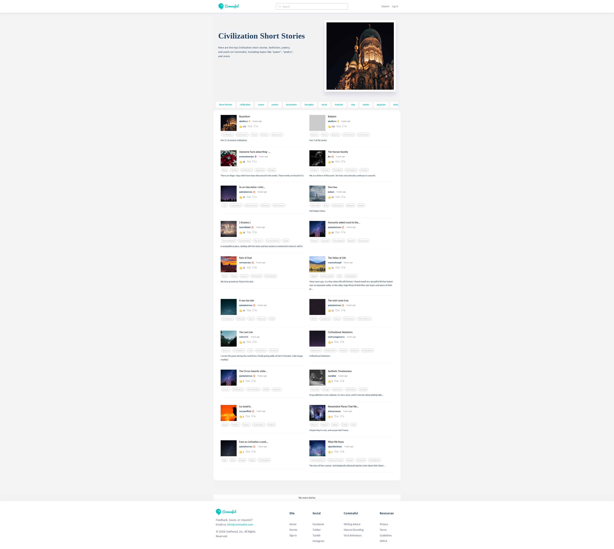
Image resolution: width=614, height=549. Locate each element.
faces (225, 425)
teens (252, 460)
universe (361, 460)
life (339, 276)
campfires (325, 319)
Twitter (317, 530)
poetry (275, 104)
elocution (261, 350)
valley (335, 425)
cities (344, 425)
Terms (383, 530)
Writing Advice (352, 524)
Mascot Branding (353, 530)
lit (224, 205)
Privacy (384, 524)
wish (313, 319)
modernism (330, 350)
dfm (233, 460)
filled (266, 389)
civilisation (245, 104)
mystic (325, 425)
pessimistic (271, 276)
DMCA (383, 541)
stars (251, 319)
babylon (339, 104)
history (226, 350)
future (244, 276)
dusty (234, 276)
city (353, 425)
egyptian (381, 104)
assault (325, 241)
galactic (276, 389)
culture (354, 350)
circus (225, 389)
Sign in (293, 535)
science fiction (335, 460)
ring (353, 104)
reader (351, 241)
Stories (293, 530)
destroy (261, 319)
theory (343, 350)
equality (315, 389)
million (235, 425)
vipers (246, 425)
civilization (242, 135)
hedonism (315, 350)
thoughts (309, 104)
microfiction (251, 205)
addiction (350, 389)
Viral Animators (353, 535)
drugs (326, 389)
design (396, 104)
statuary (265, 205)
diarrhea (315, 205)
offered (240, 319)
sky (224, 460)
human (325, 170)
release (350, 205)
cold (272, 319)
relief (361, 205)
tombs (366, 104)
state (285, 241)
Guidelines (386, 535)
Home (292, 524)
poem (261, 104)
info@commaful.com (240, 524)
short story (279, 205)
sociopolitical (273, 241)
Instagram (318, 541)
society (364, 170)
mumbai (273, 350)
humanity (363, 241)
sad (250, 350)
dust (225, 276)
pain (326, 205)
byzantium (291, 104)
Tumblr (317, 535)
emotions (337, 389)
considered (338, 241)
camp (337, 319)
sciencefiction (317, 460)
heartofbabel (229, 241)
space (349, 460)
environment (327, 276)
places (314, 425)
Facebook (318, 524)
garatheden (244, 241)
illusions (258, 241)
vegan (314, 276)
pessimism (256, 276)
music (324, 104)
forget (242, 460)
